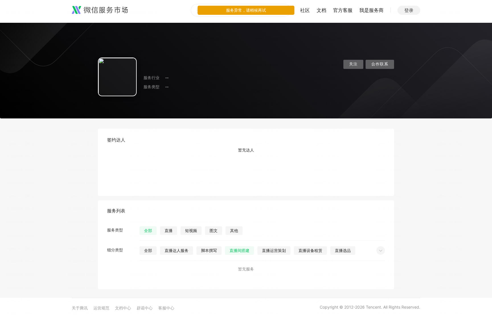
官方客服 (342, 10)
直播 (169, 230)
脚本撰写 (209, 250)
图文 (214, 230)
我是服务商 (371, 10)
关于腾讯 (80, 307)
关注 (353, 64)
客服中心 (166, 307)
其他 (234, 230)
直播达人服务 (176, 250)
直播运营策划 (274, 250)
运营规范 (101, 307)
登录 (408, 10)
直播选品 (343, 250)
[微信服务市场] (100, 10)
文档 (321, 10)
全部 (148, 230)
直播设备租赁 (310, 250)
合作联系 (379, 64)
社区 (305, 10)
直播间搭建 (239, 250)
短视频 (191, 230)
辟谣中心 (145, 307)
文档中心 (123, 307)
